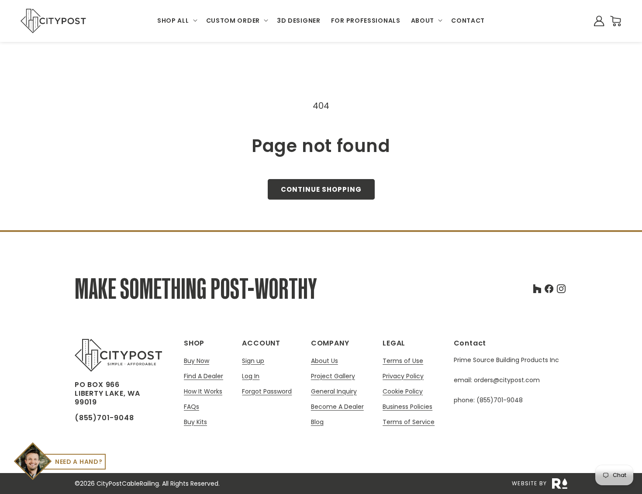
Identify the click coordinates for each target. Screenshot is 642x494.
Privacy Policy (403, 376)
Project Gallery (333, 376)
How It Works (203, 391)
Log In (250, 376)
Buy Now (196, 361)
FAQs (191, 407)
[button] (176, 21)
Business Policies (407, 407)
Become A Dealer (337, 407)
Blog (317, 422)
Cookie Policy (403, 391)
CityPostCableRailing (128, 483)
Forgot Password (267, 391)
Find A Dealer (203, 376)
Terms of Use (403, 361)
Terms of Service (409, 422)
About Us (324, 361)
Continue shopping (321, 189)
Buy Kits (195, 422)
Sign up (253, 361)
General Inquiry (334, 391)
